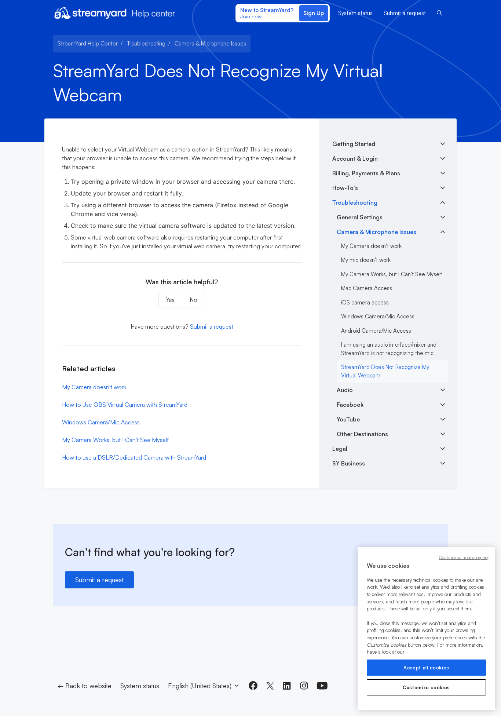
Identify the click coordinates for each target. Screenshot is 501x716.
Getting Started (353, 143)
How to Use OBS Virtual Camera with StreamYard (124, 404)
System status (355, 13)
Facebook (350, 404)
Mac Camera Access (366, 288)
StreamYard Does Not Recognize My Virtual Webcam (385, 371)
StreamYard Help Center (88, 43)
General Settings (360, 217)
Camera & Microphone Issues (210, 43)
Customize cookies (426, 687)
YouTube (348, 419)
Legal (339, 448)
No (193, 299)
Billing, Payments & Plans (366, 173)
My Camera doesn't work (94, 387)
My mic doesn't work (366, 259)
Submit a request (405, 13)
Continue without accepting (464, 557)
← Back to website (84, 686)
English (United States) (200, 686)
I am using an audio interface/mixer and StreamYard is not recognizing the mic (388, 349)
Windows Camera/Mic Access (101, 422)
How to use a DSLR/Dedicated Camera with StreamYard (134, 457)
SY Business (348, 463)
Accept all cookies (426, 668)
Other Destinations (362, 434)
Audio (345, 390)
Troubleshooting (146, 43)
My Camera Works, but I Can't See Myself (115, 439)
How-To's (345, 187)
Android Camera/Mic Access (376, 330)
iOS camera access (365, 302)
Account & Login (355, 158)
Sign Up (313, 13)
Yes (170, 299)
